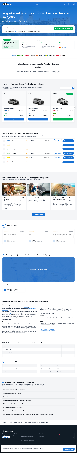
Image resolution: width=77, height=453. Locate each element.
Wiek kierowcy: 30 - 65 (21, 31)
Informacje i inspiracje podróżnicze (35, 4)
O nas (22, 433)
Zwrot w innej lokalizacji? (9, 31)
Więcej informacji (58, 140)
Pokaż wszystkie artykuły (38, 214)
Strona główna (6, 422)
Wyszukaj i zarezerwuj (68, 140)
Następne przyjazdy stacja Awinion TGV (48, 330)
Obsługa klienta (52, 4)
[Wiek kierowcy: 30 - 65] (15, 31)
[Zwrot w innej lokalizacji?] (4, 31)
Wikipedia (42, 331)
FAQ (46, 4)
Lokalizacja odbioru (7, 27)
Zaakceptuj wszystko (69, 449)
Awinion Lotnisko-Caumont (12, 290)
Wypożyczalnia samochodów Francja (16, 422)
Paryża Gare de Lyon (7, 313)
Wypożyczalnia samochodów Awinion (31, 422)
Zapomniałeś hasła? (42, 435)
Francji (26, 307)
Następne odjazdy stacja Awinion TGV (48, 329)
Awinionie (4, 328)
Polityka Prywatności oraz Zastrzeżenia (27, 440)
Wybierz (14, 119)
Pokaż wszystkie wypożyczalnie (38, 167)
